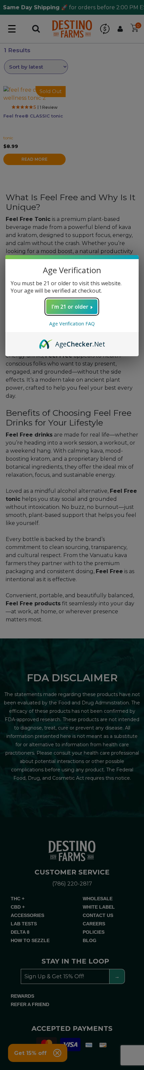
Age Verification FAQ (72, 323)
